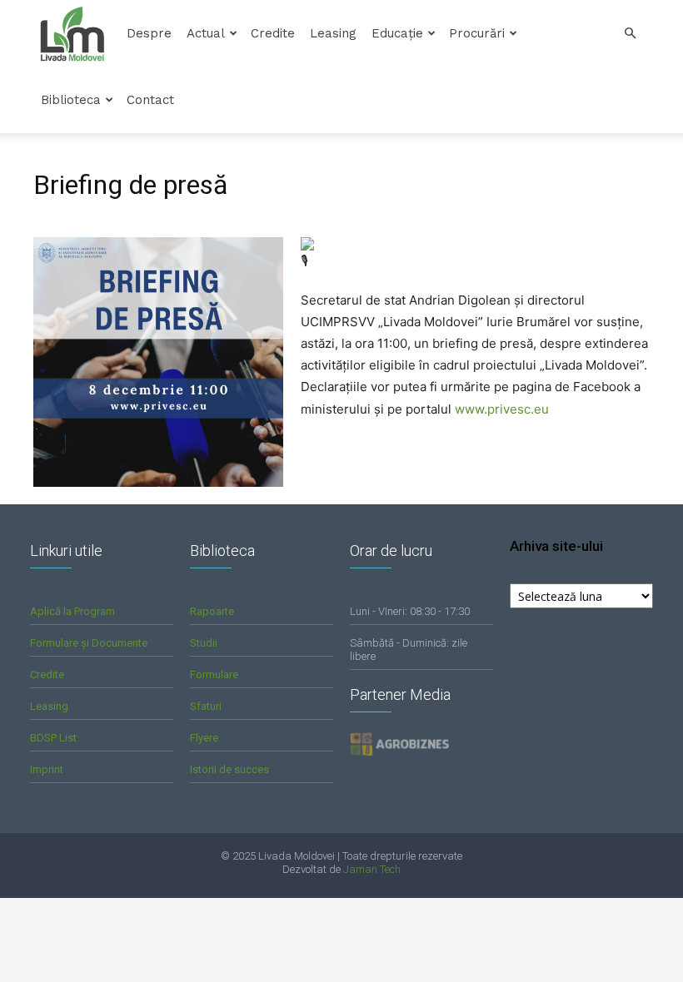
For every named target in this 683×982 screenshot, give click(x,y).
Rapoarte (212, 611)
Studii (203, 643)
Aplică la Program (72, 611)
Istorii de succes (229, 769)
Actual (206, 33)
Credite (273, 33)
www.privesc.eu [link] (502, 409)
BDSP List (53, 738)
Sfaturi (206, 706)
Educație (397, 33)
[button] (630, 34)
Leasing (333, 33)
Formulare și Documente (88, 643)
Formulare (214, 674)
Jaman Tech (372, 869)
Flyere (204, 738)
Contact (150, 99)
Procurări (477, 33)
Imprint (46, 769)
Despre (149, 33)
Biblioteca (71, 99)
